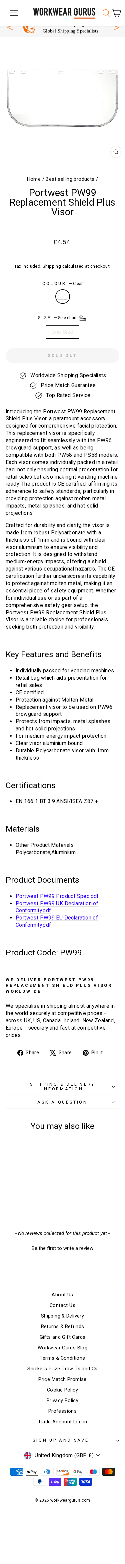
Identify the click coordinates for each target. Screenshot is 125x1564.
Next (116, 27)
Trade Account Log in (62, 1422)
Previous (10, 27)
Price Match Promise (62, 1379)
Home (34, 179)
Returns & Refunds (62, 1326)
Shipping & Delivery (62, 1316)
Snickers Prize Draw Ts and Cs (62, 1369)
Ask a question (62, 1102)
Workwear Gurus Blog (62, 1348)
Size (58, 317)
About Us (62, 1295)
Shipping (52, 266)
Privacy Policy (62, 1400)
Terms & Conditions (62, 1358)
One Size (62, 332)
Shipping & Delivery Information (62, 1086)
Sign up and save (61, 1440)
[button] (62, 1247)
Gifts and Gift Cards (63, 1337)
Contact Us (62, 1305)
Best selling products (70, 179)
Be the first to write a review (62, 1248)
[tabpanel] (65, 27)
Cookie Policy (62, 1390)
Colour (62, 283)
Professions (62, 1411)
